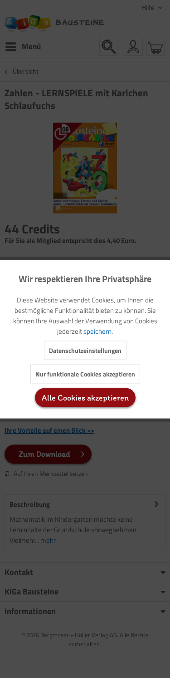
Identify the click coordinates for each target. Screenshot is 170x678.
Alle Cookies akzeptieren (85, 397)
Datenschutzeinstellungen (85, 350)
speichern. (98, 331)
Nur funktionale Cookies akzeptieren (85, 373)
